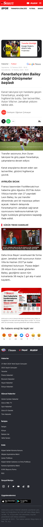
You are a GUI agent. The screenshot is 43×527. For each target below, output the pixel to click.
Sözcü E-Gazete (7, 410)
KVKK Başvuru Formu (8, 469)
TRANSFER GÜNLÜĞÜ (19, 8)
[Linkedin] (28, 486)
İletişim (3, 427)
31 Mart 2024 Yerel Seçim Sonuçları (14, 364)
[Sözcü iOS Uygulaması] (8, 501)
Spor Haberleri (6, 406)
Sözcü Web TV (6, 403)
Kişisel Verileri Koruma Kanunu (12, 450)
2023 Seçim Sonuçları (9, 368)
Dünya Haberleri (7, 387)
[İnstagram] (3, 486)
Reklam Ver (5, 434)
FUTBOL (32, 8)
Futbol (13, 64)
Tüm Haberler (6, 414)
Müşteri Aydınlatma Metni (10, 454)
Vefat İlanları (5, 438)
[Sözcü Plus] (34, 350)
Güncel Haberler (8, 394)
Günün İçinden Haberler (9, 399)
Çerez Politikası (6, 458)
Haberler (4, 64)
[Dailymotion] (23, 486)
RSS (2, 473)
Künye (3, 430)
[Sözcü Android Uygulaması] (23, 501)
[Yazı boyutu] (39, 121)
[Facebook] (8, 486)
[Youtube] (18, 486)
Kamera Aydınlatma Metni (10, 466)
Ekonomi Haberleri (7, 379)
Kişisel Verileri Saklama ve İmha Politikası (15, 462)
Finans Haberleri (7, 375)
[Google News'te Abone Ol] (34, 64)
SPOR (4, 8)
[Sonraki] (39, 48)
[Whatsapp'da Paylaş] (8, 121)
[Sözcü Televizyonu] (3, 350)
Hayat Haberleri (7, 383)
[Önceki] (4, 48)
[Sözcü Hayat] (23, 350)
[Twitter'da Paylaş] (3, 121)
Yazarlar (4, 371)
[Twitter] (13, 486)
